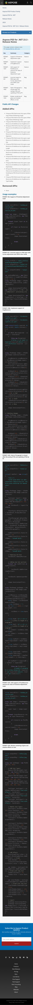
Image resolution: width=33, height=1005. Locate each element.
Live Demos (16, 976)
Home (4, 8)
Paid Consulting (16, 984)
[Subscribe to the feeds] (27, 957)
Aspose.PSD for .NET (9, 15)
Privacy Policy (12, 1002)
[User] (27, 2)
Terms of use (18, 1002)
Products (16, 966)
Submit (16, 943)
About (16, 992)
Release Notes (7, 19)
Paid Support (16, 982)
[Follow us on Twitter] (9, 957)
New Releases (16, 969)
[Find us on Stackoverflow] (17, 957)
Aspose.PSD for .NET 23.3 (13, 49)
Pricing (16, 971)
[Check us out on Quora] (20, 957)
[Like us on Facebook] (6, 957)
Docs (16, 974)
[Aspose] (11, 2)
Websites (16, 989)
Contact (22, 1002)
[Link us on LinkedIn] (13, 957)
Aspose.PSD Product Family (11, 11)
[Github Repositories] (24, 957)
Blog (16, 987)
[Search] (31, 2)
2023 (4, 22)
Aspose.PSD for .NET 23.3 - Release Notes (16, 26)
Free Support (16, 979)
